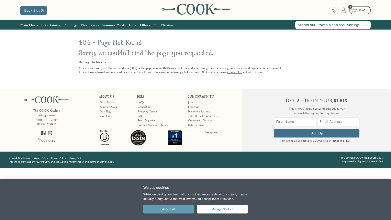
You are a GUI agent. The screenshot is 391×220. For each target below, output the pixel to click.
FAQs (141, 102)
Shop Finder (107, 116)
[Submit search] (366, 24)
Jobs (190, 102)
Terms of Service (99, 161)
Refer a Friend (196, 125)
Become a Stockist (199, 111)
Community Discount (200, 120)
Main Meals (29, 25)
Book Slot (32, 10)
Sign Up (317, 133)
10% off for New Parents (202, 116)
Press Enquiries (146, 120)
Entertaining (50, 25)
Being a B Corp (109, 106)
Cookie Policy (58, 158)
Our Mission (163, 25)
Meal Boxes (90, 25)
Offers (145, 25)
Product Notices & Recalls (153, 125)
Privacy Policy (40, 158)
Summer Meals (114, 25)
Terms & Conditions (19, 158)
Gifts (133, 25)
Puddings (71, 25)
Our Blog (105, 111)
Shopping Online (147, 111)
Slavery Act (75, 158)
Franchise (193, 106)
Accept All (168, 209)
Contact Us (234, 72)
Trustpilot (210, 132)
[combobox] (333, 25)
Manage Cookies (222, 209)
